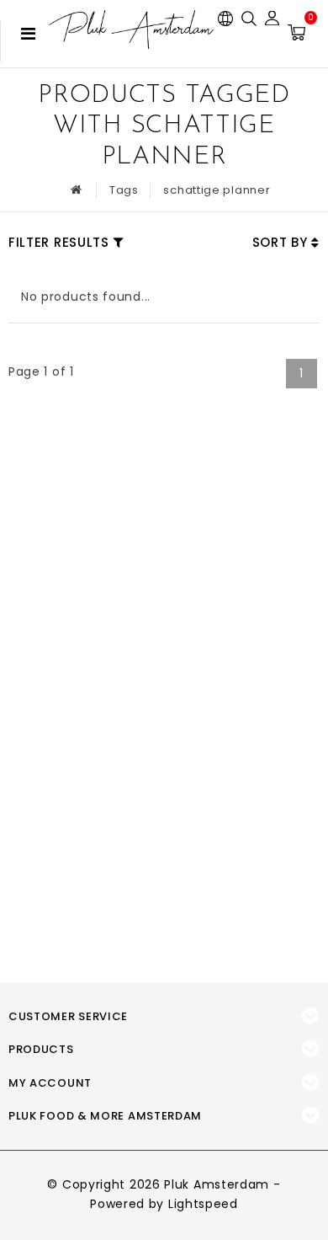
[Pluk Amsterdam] (131, 29)
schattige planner (216, 190)
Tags (124, 190)
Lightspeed (203, 1203)
